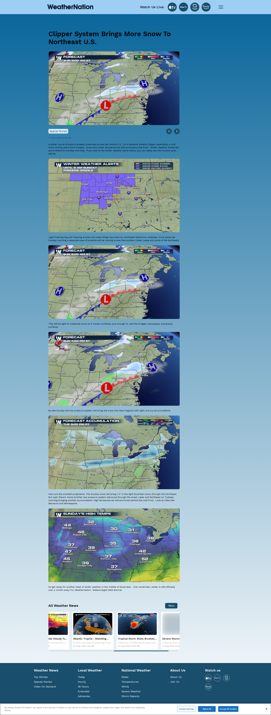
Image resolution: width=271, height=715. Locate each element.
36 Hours (83, 686)
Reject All (207, 709)
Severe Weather (131, 691)
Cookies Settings (186, 709)
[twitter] (169, 131)
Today (81, 676)
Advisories (84, 696)
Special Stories (43, 681)
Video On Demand (45, 686)
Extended (83, 691)
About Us (176, 676)
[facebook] (177, 131)
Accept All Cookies (228, 709)
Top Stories (41, 676)
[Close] (266, 709)
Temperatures (130, 681)
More (171, 605)
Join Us (174, 681)
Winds (125, 686)
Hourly (82, 681)
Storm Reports (130, 696)
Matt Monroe (115, 590)
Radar (125, 676)
